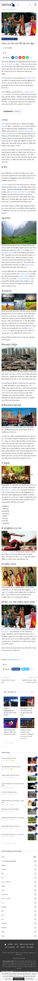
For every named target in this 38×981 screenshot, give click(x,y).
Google (4, 907)
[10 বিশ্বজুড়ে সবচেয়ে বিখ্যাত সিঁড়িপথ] (32, 811)
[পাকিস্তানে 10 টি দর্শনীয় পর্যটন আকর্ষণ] (32, 777)
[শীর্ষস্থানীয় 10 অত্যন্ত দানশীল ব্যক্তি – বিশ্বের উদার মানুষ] (32, 803)
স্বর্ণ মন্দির (28, 274)
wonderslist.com (14, 660)
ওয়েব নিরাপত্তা (5, 894)
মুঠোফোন (3, 886)
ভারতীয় (3, 124)
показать (17, 111)
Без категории (7, 39)
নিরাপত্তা (23, 700)
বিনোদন (16, 944)
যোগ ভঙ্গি (22, 557)
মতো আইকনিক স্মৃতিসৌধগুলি (23, 279)
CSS (3, 915)
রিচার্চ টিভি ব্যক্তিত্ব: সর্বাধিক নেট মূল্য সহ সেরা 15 (29, 681)
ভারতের (22, 250)
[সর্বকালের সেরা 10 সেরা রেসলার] (32, 760)
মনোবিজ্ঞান (10, 944)
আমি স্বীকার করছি (18, 979)
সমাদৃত (3, 126)
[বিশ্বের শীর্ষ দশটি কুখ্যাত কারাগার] (32, 794)
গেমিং (22, 722)
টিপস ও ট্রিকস (29, 947)
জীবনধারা (23, 947)
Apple (3, 865)
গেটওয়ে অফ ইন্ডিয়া (24, 276)
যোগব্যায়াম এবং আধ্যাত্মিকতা (9, 552)
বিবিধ (3, 873)
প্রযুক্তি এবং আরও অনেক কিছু (26, 944)
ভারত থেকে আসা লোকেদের (8, 629)
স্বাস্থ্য (3, 890)
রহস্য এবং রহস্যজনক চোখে (8, 64)
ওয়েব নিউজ (4, 923)
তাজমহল (23, 274)
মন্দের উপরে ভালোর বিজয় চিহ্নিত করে (19, 192)
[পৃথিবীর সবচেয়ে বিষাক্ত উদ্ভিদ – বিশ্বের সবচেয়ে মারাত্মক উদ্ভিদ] (32, 820)
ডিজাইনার (6, 592)
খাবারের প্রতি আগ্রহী (30, 78)
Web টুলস (4, 928)
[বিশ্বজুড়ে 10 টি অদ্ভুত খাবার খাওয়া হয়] (32, 828)
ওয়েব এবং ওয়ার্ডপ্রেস (6, 882)
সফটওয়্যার (6, 700)
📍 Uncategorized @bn (9, 861)
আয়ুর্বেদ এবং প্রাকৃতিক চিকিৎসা (12, 490)
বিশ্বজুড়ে (34, 590)
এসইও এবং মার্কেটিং (6, 898)
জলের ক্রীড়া (31, 265)
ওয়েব (3, 878)
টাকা (2, 919)
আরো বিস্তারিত (29, 979)
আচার (18, 187)
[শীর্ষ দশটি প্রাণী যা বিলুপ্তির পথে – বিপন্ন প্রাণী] (32, 837)
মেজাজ (15, 39)
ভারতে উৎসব (5, 185)
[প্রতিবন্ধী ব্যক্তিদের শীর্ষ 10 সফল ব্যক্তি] (32, 769)
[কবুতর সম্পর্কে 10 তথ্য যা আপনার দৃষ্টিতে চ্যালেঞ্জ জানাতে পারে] (32, 786)
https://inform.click (8, 961)
